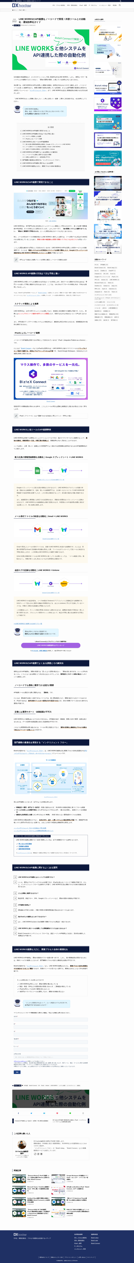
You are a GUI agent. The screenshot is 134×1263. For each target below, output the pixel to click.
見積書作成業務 (24, 846)
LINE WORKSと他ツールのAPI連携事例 (36, 142)
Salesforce (112, 288)
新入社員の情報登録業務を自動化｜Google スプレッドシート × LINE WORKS (48, 144)
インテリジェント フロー (38, 90)
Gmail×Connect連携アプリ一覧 (51, 538)
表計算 (106, 320)
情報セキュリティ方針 (57, 1257)
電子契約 (114, 320)
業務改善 (99, 317)
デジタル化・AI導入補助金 (39, 650)
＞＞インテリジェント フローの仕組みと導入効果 (30, 828)
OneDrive (98, 285)
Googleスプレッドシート (102, 276)
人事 (104, 308)
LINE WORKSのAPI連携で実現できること (36, 130)
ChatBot (104, 270)
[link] (35, 1154)
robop (114, 285)
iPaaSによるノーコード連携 (34, 139)
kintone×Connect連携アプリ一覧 (50, 592)
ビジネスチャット (71, 1085)
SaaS (104, 288)
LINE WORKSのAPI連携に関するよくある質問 (38, 163)
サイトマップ (90, 1257)
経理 (116, 317)
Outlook (106, 285)
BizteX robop (112, 267)
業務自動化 (108, 317)
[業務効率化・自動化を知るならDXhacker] (21, 5)
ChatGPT (112, 270)
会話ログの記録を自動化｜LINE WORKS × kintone (40, 149)
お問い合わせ (82, 1257)
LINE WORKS (52, 221)
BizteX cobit (94, 1240)
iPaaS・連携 (17, 25)
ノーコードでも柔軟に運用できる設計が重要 (38, 154)
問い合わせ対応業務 (25, 844)
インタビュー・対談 (80, 1249)
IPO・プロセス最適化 (80, 1237)
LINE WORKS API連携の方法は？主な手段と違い (39, 134)
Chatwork (98, 273)
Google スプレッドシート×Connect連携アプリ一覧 (50, 479)
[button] (18, 1113)
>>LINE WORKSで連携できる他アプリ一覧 (28, 623)
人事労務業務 (112, 308)
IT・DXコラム (78, 1246)
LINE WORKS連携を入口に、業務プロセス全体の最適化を (42, 166)
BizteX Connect (42, 292)
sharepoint (98, 291)
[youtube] (41, 1154)
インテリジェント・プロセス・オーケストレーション (107, 298)
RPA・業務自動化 (79, 1240)
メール (97, 308)
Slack (107, 291)
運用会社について (44, 1257)
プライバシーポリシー (70, 1257)
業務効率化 (113, 314)
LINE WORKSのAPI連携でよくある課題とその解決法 (40, 152)
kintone (47, 1085)
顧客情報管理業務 (24, 849)
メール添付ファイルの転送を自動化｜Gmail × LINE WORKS (43, 146)
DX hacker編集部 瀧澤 (21, 1152)
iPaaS (42, 1085)
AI (96, 264)
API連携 (26, 1085)
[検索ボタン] (120, 5)
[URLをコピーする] (83, 1113)
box (96, 270)
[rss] (120, 1)
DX (39, 1085)
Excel (112, 273)
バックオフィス (100, 305)
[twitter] (38, 1154)
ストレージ (111, 302)
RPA (97, 288)
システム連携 (62, 1085)
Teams (114, 291)
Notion (110, 282)
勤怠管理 (98, 311)
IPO (97, 279)
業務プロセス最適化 (101, 314)
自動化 (78, 1085)
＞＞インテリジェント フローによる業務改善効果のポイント (34, 831)
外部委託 (106, 311)
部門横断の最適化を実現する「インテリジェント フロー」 (42, 160)
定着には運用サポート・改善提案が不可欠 (38, 157)
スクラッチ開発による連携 (33, 136)
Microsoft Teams (100, 282)
